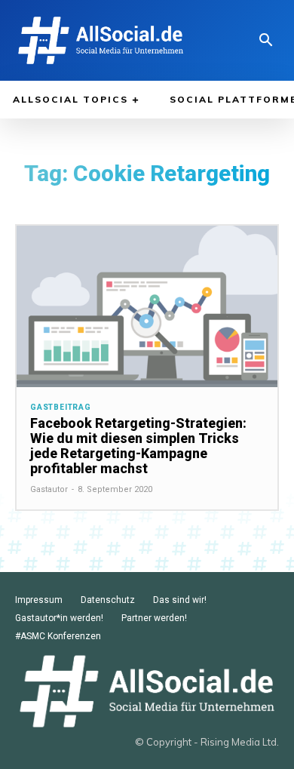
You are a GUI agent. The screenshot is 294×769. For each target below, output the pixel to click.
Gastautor (49, 489)
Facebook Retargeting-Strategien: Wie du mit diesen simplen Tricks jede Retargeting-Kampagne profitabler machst (138, 445)
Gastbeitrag (60, 407)
